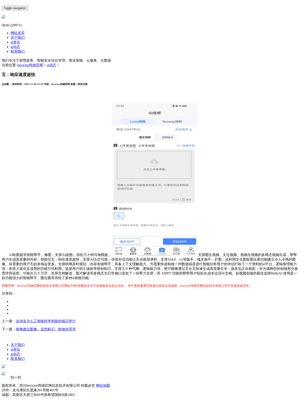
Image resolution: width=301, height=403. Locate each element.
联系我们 (18, 51)
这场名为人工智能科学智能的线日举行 (46, 321)
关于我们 (18, 37)
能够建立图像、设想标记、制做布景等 (46, 329)
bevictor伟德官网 (30, 65)
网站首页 (18, 33)
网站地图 (103, 385)
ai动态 (15, 47)
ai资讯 (15, 42)
